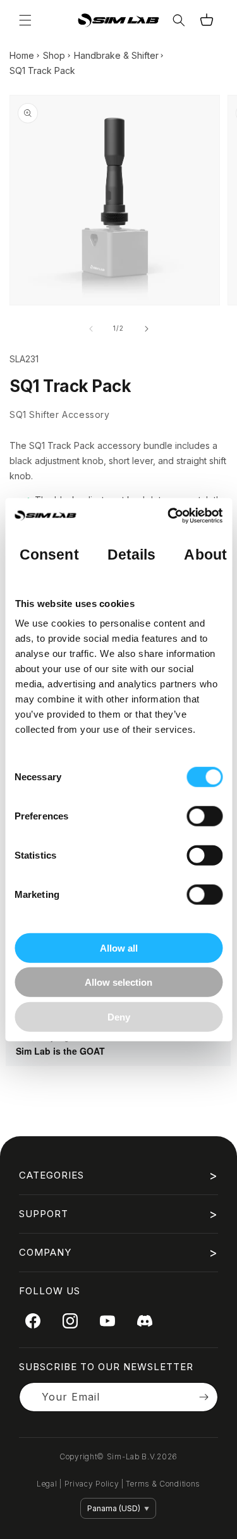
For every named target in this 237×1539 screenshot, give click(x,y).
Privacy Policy (91, 1483)
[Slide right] (147, 329)
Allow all (119, 947)
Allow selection (118, 982)
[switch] (204, 816)
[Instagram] (70, 1321)
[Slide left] (91, 329)
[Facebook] (33, 1321)
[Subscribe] (203, 1397)
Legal (47, 1483)
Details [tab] (131, 555)
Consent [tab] (49, 555)
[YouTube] (107, 1321)
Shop (54, 55)
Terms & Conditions (163, 1483)
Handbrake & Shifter (116, 55)
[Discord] (145, 1321)
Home (21, 55)
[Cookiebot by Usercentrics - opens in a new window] (168, 516)
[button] (25, 20)
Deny (118, 1016)
